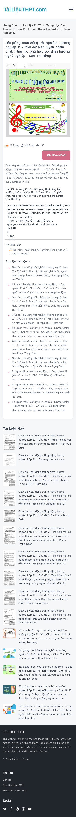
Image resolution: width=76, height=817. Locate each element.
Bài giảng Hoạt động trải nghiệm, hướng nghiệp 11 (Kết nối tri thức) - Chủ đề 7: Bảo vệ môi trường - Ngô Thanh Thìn (39, 375)
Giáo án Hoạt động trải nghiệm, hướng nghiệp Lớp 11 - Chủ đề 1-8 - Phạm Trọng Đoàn (43, 515)
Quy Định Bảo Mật (13, 785)
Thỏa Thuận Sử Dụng (14, 790)
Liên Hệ (7, 779)
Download (59, 155)
